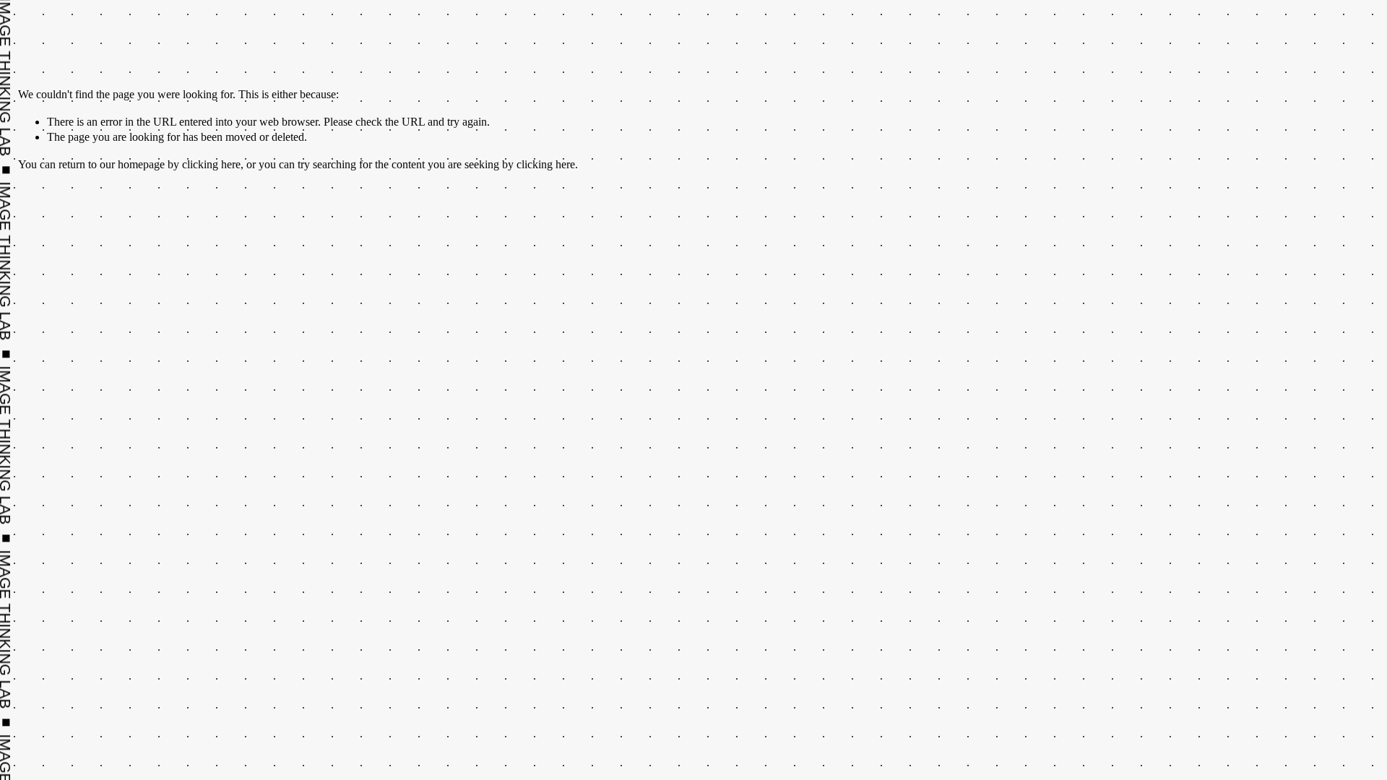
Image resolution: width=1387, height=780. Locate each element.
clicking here (211, 164)
